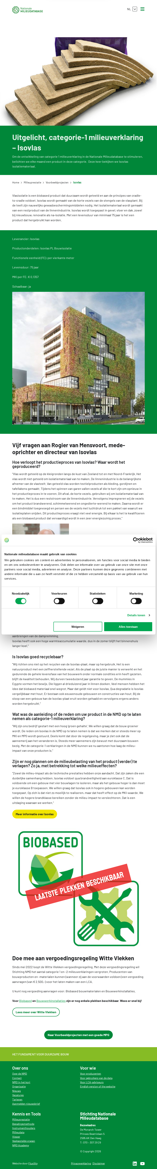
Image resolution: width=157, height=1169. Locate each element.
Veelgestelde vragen (23, 1141)
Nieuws (16, 1090)
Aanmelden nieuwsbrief (26, 1103)
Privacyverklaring (81, 1163)
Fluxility (33, 1163)
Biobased (25, 1000)
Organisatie (19, 1086)
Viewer (16, 1136)
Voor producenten (90, 1073)
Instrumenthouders (23, 1128)
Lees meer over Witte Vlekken (36, 1012)
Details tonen (136, 615)
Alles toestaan (128, 626)
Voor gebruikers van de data (96, 1078)
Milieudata (18, 1132)
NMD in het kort (21, 1082)
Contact (17, 1078)
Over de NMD (19, 1073)
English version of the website (97, 1086)
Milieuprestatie (21, 1119)
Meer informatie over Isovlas (35, 814)
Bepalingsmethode (23, 1123)
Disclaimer (98, 1163)
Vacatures (18, 1095)
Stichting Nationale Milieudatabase (27, 9)
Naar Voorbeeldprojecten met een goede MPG (78, 1035)
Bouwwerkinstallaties (51, 1000)
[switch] (59, 601)
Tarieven (17, 1099)
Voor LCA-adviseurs (92, 1082)
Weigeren (77, 626)
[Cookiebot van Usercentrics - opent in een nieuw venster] (136, 540)
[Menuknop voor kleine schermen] (142, 9)
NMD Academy (20, 1145)
